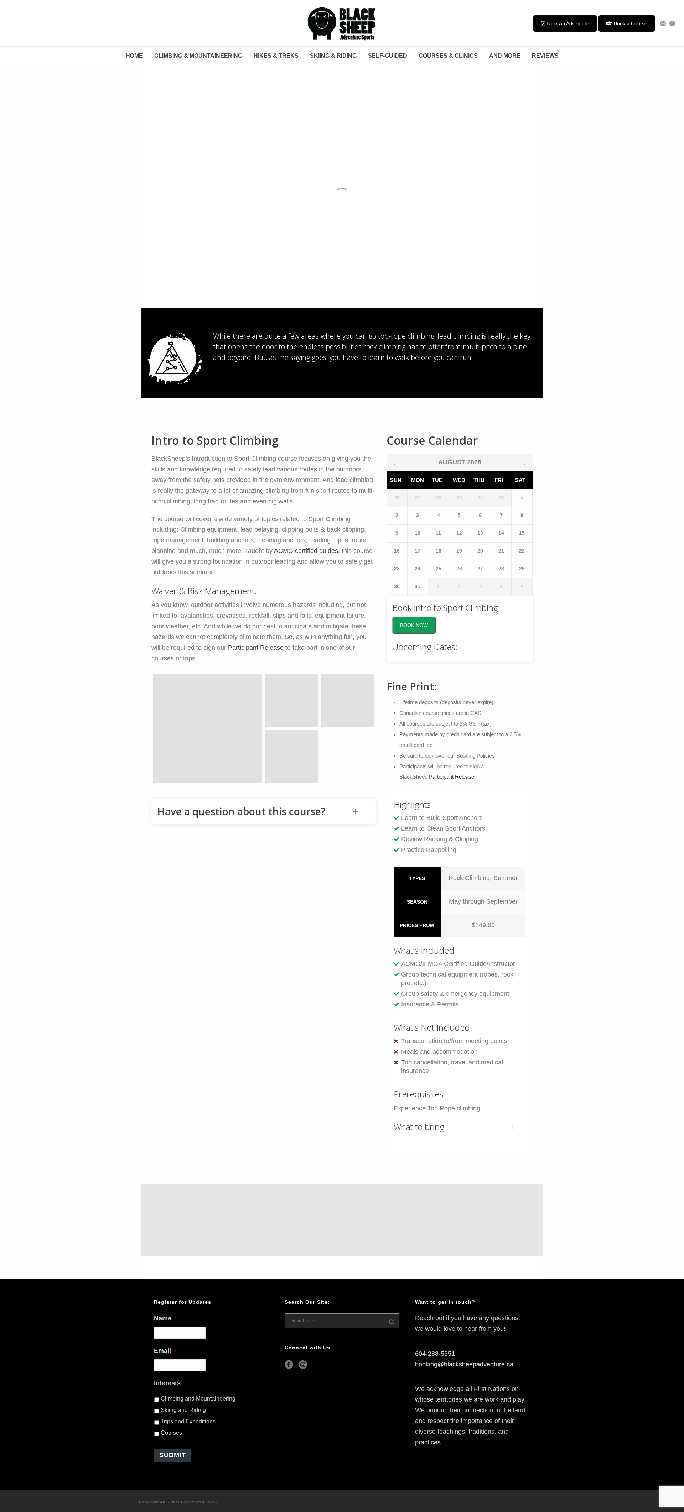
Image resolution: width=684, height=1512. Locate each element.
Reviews (545, 56)
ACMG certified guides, (307, 550)
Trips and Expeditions (188, 1421)
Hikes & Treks (276, 56)
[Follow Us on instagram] (303, 1365)
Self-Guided (387, 56)
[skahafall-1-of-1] (348, 700)
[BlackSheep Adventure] (341, 23)
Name (165, 1318)
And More (504, 56)
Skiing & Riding (333, 56)
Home (134, 56)
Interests (167, 1383)
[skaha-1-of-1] (291, 700)
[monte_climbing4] (207, 728)
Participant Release (256, 647)
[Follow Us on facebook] (289, 1365)
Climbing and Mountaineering (198, 1399)
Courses (171, 1433)
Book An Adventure (567, 23)
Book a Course (629, 23)
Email (165, 1350)
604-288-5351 (435, 1353)
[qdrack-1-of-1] (291, 756)
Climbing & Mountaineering (198, 56)
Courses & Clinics (448, 56)
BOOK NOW (414, 625)
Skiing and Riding (183, 1410)
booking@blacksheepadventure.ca (464, 1364)
